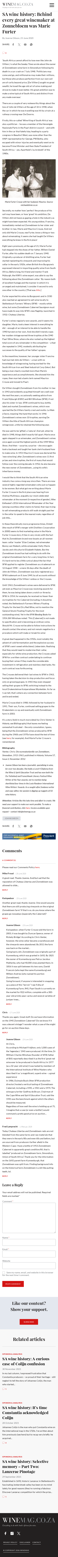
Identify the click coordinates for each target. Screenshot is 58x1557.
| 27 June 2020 (14, 1012)
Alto (38, 290)
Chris (4, 1012)
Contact (36, 1542)
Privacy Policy (10, 1542)
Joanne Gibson (12, 38)
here (8, 738)
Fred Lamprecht (10, 1126)
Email (5, 1249)
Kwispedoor (8, 898)
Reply (5, 890)
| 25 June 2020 (20, 874)
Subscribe (29, 1322)
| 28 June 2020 (27, 1039)
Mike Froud (8, 873)
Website (6, 1261)
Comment (7, 1201)
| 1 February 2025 (25, 1127)
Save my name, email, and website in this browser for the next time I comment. (27, 1273)
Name (5, 1238)
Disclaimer (25, 1542)
